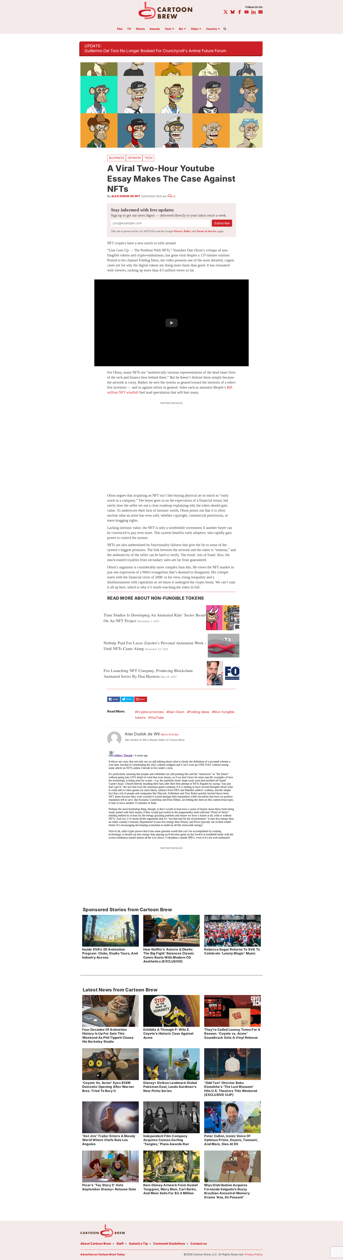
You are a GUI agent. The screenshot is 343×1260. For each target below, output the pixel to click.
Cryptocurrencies (150, 712)
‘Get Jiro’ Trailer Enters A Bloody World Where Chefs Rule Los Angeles (108, 1140)
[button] (171, 322)
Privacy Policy (182, 231)
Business (116, 158)
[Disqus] (171, 794)
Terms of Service (207, 231)
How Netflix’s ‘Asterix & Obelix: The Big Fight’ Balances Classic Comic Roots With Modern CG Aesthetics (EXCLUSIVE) (168, 955)
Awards (155, 29)
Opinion (134, 158)
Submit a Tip (138, 1243)
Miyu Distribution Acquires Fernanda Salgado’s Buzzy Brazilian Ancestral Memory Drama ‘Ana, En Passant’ (227, 1191)
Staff (120, 1243)
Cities (194, 29)
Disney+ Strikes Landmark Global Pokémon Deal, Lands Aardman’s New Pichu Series (170, 1087)
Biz (181, 29)
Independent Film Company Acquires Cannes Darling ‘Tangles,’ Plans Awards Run (166, 1140)
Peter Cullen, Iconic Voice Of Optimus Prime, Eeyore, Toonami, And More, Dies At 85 (231, 1140)
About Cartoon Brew (95, 1243)
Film (120, 29)
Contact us (198, 1243)
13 (174, 196)
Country (211, 29)
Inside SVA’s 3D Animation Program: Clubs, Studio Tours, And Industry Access (110, 953)
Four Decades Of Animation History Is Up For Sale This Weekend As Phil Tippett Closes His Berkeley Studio (107, 1036)
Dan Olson (176, 712)
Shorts (140, 29)
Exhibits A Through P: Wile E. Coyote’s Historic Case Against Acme (168, 1033)
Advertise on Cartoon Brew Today (102, 1254)
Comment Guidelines (169, 1243)
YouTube (157, 717)
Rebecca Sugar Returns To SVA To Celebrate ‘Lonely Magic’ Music (232, 951)
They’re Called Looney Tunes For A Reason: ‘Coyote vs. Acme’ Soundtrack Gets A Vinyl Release (232, 1033)
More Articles (170, 734)
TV (129, 29)
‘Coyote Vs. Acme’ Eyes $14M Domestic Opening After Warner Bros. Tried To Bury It (108, 1087)
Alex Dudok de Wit (125, 196)
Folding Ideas (199, 712)
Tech (168, 29)
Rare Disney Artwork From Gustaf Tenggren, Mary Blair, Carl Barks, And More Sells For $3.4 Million (170, 1189)
